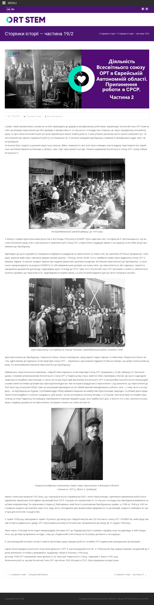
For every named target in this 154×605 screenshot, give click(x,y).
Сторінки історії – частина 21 (130, 574)
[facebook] (142, 9)
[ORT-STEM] (23, 19)
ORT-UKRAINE (110, 598)
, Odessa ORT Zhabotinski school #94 (132, 598)
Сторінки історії (33, 116)
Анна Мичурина (54, 116)
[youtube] (146, 9)
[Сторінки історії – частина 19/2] (77, 79)
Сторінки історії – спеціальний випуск (27, 574)
